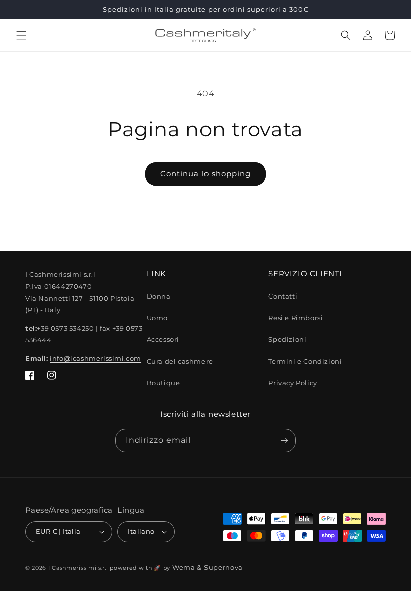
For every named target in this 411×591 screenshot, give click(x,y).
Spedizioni (287, 339)
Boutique (163, 383)
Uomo (157, 318)
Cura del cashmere (180, 361)
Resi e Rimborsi (295, 318)
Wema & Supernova (207, 567)
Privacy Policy (292, 383)
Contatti (282, 296)
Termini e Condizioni (305, 361)
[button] (21, 35)
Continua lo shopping (205, 173)
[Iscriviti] (284, 440)
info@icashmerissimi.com (95, 358)
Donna (159, 296)
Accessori (163, 339)
